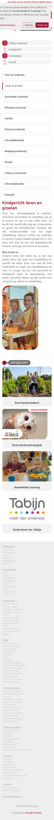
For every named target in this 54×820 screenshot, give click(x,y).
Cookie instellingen (27, 806)
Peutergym (7, 733)
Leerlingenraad (9, 578)
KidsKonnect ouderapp (12, 663)
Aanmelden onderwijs (16, 96)
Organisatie (10, 569)
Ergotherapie (8, 741)
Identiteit (7, 558)
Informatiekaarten (14, 183)
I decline (28, 25)
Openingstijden (9, 652)
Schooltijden (8, 762)
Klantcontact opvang (12, 790)
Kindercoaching (9, 744)
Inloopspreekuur (10, 747)
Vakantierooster (10, 765)
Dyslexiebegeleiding (11, 739)
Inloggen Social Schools (20, 2)
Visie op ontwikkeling (12, 691)
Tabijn (5, 589)
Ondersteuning (12, 727)
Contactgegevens (10, 788)
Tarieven (6, 660)
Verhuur (6, 595)
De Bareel (8, 546)
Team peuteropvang (11, 707)
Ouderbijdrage (9, 586)
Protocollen (8, 778)
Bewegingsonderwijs (16, 151)
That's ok (42, 25)
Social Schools (34, 812)
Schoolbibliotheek (14, 140)
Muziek (8, 162)
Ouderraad (7, 584)
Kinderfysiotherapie (11, 731)
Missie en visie (9, 552)
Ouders (7, 756)
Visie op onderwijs (15, 74)
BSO (5, 640)
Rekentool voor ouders (13, 668)
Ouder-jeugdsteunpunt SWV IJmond (18, 750)
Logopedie (7, 736)
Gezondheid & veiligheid (13, 673)
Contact (7, 784)
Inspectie (6, 563)
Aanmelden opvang (11, 646)
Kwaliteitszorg (9, 561)
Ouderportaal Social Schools (15, 775)
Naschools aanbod (11, 592)
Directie (6, 575)
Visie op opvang (9, 643)
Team (5, 573)
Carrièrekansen (12, 796)
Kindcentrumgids (10, 773)
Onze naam (8, 550)
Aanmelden (8, 759)
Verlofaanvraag (9, 767)
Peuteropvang (11, 688)
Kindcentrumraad (10, 581)
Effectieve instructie (15, 107)
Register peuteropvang (12, 718)
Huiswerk (10, 194)
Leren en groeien (14, 85)
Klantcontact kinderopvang (14, 665)
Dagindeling (8, 654)
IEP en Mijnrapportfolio (13, 770)
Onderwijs (9, 601)
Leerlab (8, 118)
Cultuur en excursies (15, 173)
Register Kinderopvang (12, 679)
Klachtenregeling (10, 682)
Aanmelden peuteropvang (14, 694)
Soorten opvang (10, 649)
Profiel (6, 555)
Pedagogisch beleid (11, 671)
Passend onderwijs (15, 129)
